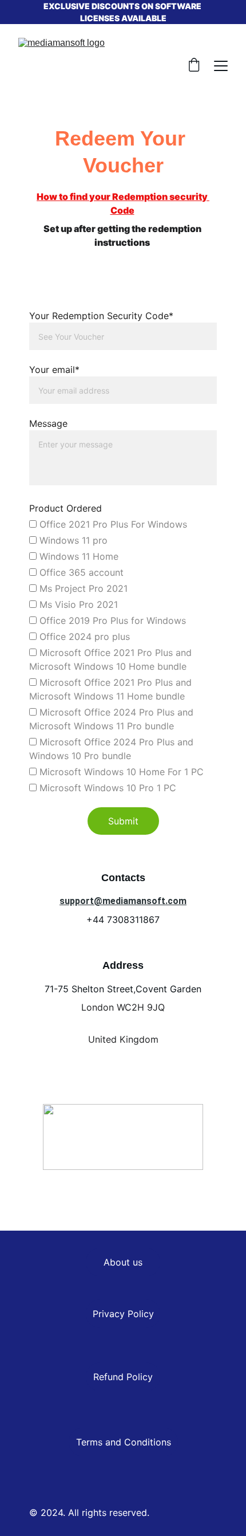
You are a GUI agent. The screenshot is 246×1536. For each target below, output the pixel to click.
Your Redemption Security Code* (101, 315)
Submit (123, 821)
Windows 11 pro (72, 540)
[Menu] (221, 66)
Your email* (54, 369)
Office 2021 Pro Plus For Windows (112, 524)
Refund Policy (123, 1376)
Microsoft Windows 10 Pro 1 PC (106, 787)
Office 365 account (80, 572)
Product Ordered (65, 508)
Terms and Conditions (123, 1442)
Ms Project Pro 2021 (82, 588)
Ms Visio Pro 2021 (77, 604)
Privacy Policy (123, 1313)
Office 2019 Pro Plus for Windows (111, 620)
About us (123, 1262)
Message (48, 423)
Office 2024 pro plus (83, 636)
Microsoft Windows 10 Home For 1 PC (120, 771)
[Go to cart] (194, 65)
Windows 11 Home (77, 556)
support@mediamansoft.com (123, 900)
